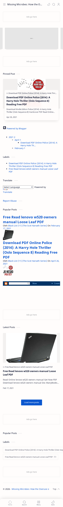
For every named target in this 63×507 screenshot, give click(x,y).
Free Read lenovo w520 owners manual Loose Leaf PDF (30, 219)
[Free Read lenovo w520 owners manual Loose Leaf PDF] (29, 367)
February (20, 148)
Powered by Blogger (16, 128)
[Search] (53, 4)
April (18, 139)
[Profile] (58, 4)
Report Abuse (10, 200)
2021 (12, 137)
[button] (48, 4)
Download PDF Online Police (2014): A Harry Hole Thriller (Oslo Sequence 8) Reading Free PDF (28, 101)
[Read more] (52, 117)
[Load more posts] (31, 402)
